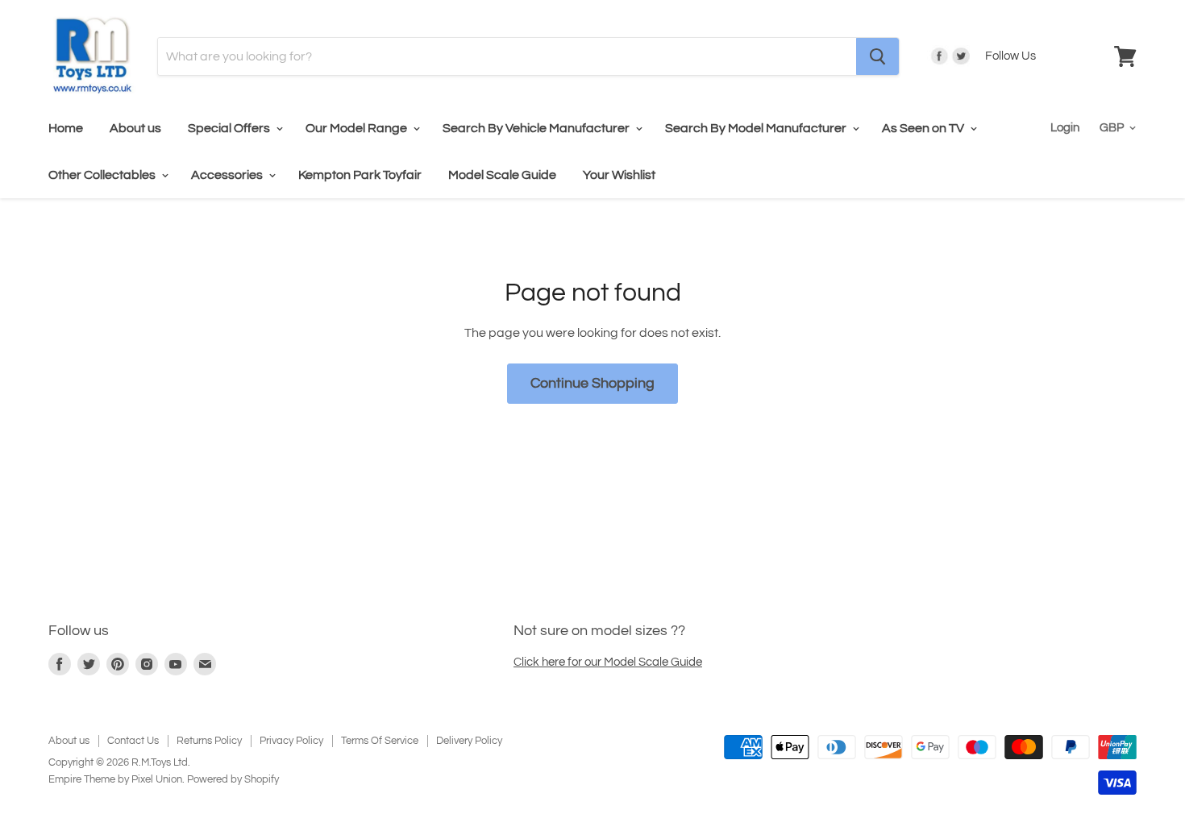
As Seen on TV (924, 128)
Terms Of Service (379, 740)
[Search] (877, 56)
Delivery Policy (469, 740)
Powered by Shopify (233, 779)
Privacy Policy (291, 740)
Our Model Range (358, 128)
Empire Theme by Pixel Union (115, 779)
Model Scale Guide (502, 174)
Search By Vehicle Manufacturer (537, 128)
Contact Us (133, 740)
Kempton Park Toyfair (360, 174)
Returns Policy (209, 740)
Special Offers (230, 128)
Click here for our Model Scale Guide (608, 662)
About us (135, 128)
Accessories (228, 174)
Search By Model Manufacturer (757, 128)
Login (1064, 128)
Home (65, 128)
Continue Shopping (592, 383)
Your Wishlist (619, 174)
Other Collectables (103, 174)
